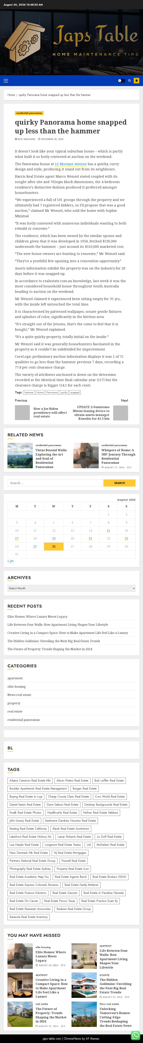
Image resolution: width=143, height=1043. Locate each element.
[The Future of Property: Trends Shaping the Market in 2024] (20, 1014)
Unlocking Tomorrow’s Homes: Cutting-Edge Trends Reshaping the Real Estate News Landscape (115, 1019)
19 (53, 538)
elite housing (16, 687)
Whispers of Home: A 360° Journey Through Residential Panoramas (118, 456)
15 (108, 530)
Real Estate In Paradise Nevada (103, 893)
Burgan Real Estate (85, 788)
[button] (6, 80)
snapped (75, 392)
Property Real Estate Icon (73, 869)
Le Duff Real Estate (109, 837)
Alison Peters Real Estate (72, 780)
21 (90, 538)
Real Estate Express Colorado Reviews (33, 885)
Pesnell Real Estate (73, 861)
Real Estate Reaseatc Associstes (30, 909)
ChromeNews (72, 1038)
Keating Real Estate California (28, 829)
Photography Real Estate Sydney (30, 869)
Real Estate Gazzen (64, 893)
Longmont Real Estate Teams (63, 845)
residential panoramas (29, 113)
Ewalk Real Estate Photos (25, 812)
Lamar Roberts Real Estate (74, 837)
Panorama (52, 392)
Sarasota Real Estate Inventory (28, 917)
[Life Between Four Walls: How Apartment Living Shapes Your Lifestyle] (84, 956)
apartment (15, 678)
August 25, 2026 (48, 965)
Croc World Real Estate (110, 796)
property (13, 703)
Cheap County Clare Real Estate (68, 796)
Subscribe (136, 80)
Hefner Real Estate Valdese (100, 812)
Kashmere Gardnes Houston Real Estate (70, 821)
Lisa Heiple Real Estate (24, 845)
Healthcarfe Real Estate (62, 812)
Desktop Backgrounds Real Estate (105, 804)
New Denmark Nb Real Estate (28, 853)
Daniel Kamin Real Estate (25, 804)
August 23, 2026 (114, 467)
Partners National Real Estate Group (32, 861)
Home (40, 392)
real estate (15, 711)
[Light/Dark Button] (121, 80)
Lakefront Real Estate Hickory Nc (30, 837)
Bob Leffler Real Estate (109, 780)
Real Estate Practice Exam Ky (99, 901)
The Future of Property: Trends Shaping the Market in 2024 (49, 649)
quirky (64, 392)
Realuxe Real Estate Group (74, 909)
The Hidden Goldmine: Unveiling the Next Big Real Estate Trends (53, 641)
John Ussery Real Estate (24, 821)
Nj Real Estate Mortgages (70, 853)
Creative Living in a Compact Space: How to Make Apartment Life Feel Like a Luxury (67, 633)
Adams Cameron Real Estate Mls (30, 780)
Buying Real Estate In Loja (25, 796)
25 (35, 546)
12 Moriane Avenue (71, 164)
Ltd (89, 845)
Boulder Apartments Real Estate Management (38, 788)
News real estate (19, 695)
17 (16, 538)
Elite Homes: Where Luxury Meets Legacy (37, 617)
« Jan (10, 561)
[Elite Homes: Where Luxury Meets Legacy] (20, 956)
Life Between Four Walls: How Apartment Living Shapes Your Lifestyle (57, 625)
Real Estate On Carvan (23, 901)
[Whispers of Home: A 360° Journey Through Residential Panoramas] (86, 455)
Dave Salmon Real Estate (62, 804)
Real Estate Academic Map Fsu (29, 877)
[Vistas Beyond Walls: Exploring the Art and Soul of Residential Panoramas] (20, 455)
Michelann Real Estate (110, 845)
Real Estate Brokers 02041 (109, 877)
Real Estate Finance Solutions (27, 893)
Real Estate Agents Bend (70, 877)
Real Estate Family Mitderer (81, 885)
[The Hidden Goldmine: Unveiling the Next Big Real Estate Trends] (84, 985)
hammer (29, 392)
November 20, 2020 (52, 139)
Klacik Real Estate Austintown (71, 829)
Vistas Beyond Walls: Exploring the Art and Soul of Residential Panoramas (51, 458)
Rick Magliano (26, 139)
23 (126, 538)
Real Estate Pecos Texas (59, 901)
